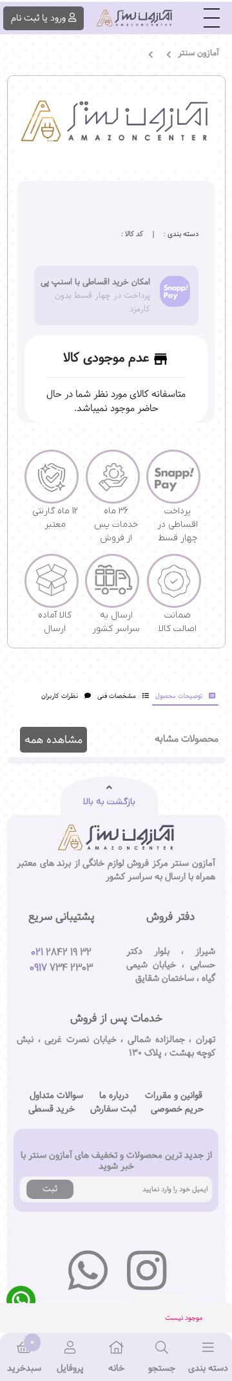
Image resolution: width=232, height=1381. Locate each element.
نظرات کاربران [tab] (59, 696)
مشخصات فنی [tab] (116, 696)
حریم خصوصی (177, 1109)
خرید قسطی (51, 1109)
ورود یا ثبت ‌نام (38, 18)
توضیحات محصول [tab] (178, 696)
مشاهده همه (53, 739)
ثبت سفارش (113, 1109)
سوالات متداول (56, 1095)
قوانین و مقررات (173, 1095)
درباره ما (114, 1095)
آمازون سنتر (198, 53)
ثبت (50, 1188)
